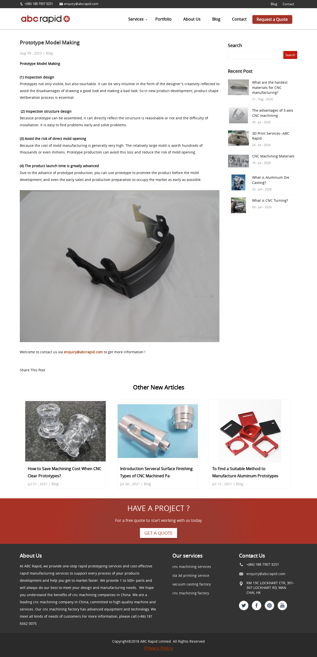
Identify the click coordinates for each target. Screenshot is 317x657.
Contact (288, 4)
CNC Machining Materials (273, 156)
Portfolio (163, 19)
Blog (274, 4)
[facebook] (256, 605)
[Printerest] (269, 605)
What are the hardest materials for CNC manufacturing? (270, 87)
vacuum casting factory (191, 584)
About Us (192, 19)
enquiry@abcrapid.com (81, 4)
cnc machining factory (190, 593)
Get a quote (158, 533)
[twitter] (243, 605)
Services (136, 19)
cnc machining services (191, 566)
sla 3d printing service (190, 575)
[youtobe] (282, 605)
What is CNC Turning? (270, 200)
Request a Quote (272, 19)
